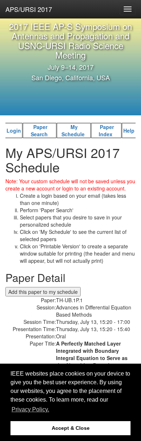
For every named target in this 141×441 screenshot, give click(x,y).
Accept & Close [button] (71, 428)
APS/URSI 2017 (28, 9)
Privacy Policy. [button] (30, 409)
